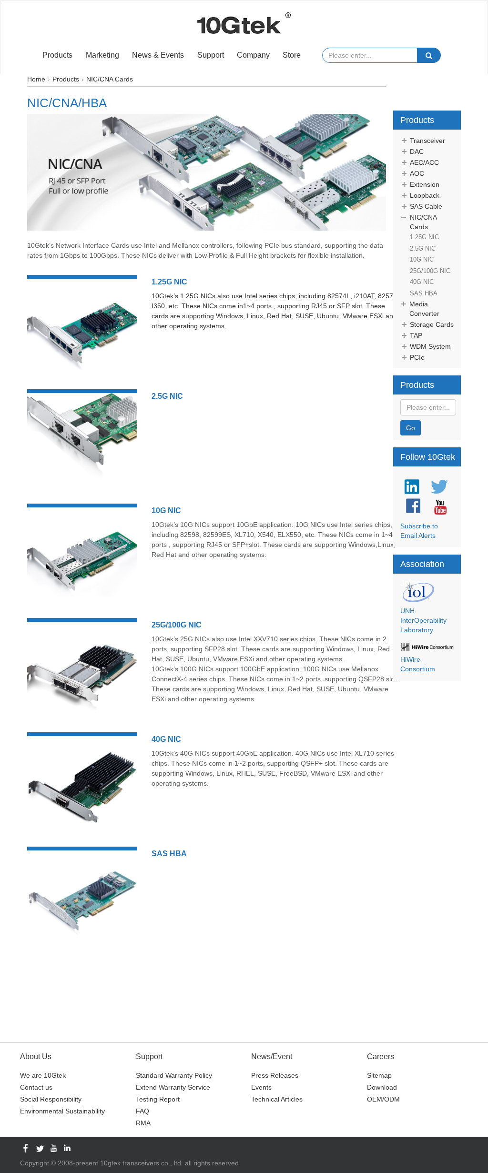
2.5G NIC (167, 396)
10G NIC (166, 510)
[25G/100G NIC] (82, 670)
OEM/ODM (383, 1099)
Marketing (102, 55)
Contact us (36, 1087)
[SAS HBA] (82, 899)
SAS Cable (426, 206)
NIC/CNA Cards (423, 222)
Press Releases (274, 1075)
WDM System (430, 346)
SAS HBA (169, 853)
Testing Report (158, 1099)
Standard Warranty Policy (174, 1075)
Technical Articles (277, 1099)
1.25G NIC (169, 282)
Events (261, 1087)
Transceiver (427, 140)
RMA (143, 1123)
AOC (417, 173)
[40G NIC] (82, 784)
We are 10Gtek (43, 1075)
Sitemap (379, 1075)
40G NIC (166, 739)
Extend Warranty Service (173, 1087)
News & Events (158, 55)
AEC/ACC (424, 162)
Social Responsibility (50, 1099)
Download (382, 1087)
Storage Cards (432, 324)
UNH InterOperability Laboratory (423, 620)
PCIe (417, 357)
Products (57, 55)
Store (292, 55)
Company (253, 55)
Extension (424, 184)
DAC (417, 151)
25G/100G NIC (177, 625)
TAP (416, 335)
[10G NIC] (82, 556)
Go (410, 428)
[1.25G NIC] (82, 327)
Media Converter (424, 308)
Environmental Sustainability (62, 1111)
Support (210, 55)
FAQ (142, 1111)
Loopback (424, 195)
